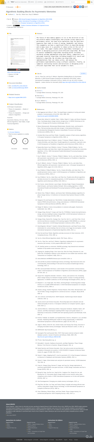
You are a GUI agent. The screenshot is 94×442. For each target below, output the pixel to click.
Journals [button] (40, 2)
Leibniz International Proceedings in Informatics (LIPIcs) (33, 21)
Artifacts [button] (61, 2)
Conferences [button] (50, 2)
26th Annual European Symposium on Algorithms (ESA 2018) (35, 19)
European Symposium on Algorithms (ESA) (33, 23)
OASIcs (8, 426)
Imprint (65, 439)
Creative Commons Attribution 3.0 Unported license (34, 25)
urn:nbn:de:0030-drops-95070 (20, 88)
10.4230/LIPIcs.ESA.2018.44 (19, 86)
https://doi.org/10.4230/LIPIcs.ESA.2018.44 (74, 82)
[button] (19, 2)
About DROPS (59, 439)
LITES (29, 429)
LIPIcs (8, 424)
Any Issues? (91, 436)
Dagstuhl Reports (32, 426)
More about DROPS (11, 415)
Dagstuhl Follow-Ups (11, 427)
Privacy (70, 439)
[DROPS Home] (8, 2)
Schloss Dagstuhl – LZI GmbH (31, 439)
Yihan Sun (25, 14)
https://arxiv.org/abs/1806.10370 (17, 97)
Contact (76, 439)
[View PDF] (18, 51)
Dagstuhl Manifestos (32, 427)
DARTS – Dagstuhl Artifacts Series (36, 424)
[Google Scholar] (69, 123)
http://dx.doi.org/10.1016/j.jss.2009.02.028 (49, 337)
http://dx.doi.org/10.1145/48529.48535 (48, 116)
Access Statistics (15, 132)
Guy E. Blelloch (33, 14)
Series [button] (32, 2)
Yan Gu (18, 14)
